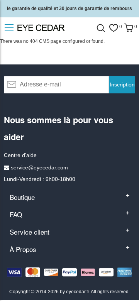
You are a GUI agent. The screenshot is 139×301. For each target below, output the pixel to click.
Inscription (122, 84)
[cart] (128, 28)
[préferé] (113, 28)
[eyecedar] (54, 28)
